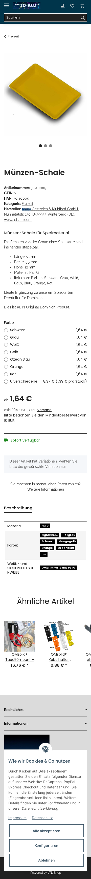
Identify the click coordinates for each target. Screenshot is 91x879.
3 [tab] (50, 145)
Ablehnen (46, 860)
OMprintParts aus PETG (58, 568)
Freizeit (27, 204)
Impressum (17, 817)
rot (43, 554)
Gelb (48, 351)
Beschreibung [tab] (18, 508)
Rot (48, 373)
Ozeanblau (66, 548)
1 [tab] (40, 145)
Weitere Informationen (45, 489)
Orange (48, 366)
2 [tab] (45, 145)
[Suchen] (83, 17)
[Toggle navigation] (6, 3)
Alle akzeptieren (46, 831)
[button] (62, 6)
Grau (48, 337)
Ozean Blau (48, 359)
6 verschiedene (48, 381)
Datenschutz (42, 817)
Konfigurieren (46, 845)
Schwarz (48, 329)
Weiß (48, 344)
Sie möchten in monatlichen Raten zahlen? (45, 486)
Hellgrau (68, 535)
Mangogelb (67, 541)
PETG (45, 526)
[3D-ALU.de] (26, 5)
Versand (44, 409)
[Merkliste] (72, 6)
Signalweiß (49, 535)
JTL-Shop (54, 872)
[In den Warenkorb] (8, 50)
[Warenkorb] (82, 6)
